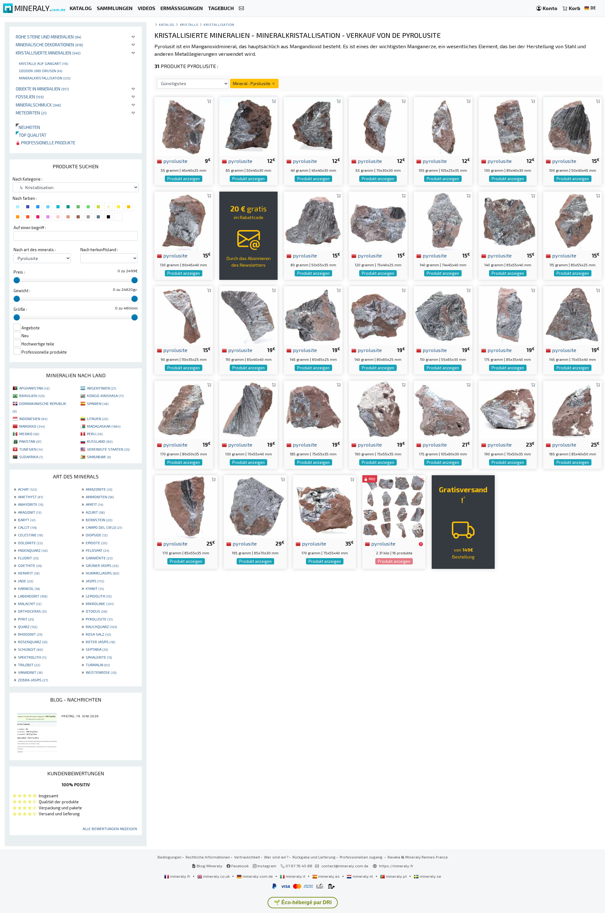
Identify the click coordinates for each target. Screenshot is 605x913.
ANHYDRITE (30, 504)
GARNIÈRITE (99, 558)
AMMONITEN (100, 496)
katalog (167, 24)
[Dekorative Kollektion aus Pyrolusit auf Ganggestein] (443, 315)
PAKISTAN (30, 441)
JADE (25, 581)
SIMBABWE (99, 456)
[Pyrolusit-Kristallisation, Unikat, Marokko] (183, 409)
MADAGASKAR (103, 426)
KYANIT (95, 588)
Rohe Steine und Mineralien (48, 36)
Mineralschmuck (38, 104)
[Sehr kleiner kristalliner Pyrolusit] (313, 126)
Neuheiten (28, 127)
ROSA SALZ (98, 634)
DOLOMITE (30, 542)
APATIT (94, 504)
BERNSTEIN (99, 519)
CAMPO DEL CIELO (104, 527)
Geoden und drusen (40, 70)
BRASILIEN (31, 395)
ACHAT (27, 489)
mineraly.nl (363, 876)
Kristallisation (219, 24)
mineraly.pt (396, 876)
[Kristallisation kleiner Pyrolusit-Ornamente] (313, 220)
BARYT (26, 519)
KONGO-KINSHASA (105, 395)
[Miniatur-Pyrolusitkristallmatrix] (248, 126)
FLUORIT (28, 558)
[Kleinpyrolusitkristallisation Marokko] (248, 315)
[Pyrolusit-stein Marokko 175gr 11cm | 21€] (443, 409)
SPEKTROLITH (32, 657)
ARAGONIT (29, 512)
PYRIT (26, 619)
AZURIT (95, 512)
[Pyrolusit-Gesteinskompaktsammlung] (572, 126)
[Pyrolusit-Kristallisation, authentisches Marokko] (313, 409)
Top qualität (31, 135)
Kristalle (189, 24)
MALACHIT (29, 603)
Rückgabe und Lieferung (314, 857)
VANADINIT (30, 672)
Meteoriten (31, 112)
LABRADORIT (32, 596)
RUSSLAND (99, 441)
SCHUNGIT (30, 649)
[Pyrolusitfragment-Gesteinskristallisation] (572, 315)
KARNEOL (29, 588)
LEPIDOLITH (99, 596)
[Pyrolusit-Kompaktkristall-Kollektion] (378, 126)
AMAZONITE (99, 489)
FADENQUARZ (33, 550)
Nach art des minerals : (35, 249)
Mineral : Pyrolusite (252, 83)
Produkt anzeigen (183, 178)
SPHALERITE (99, 657)
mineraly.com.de (258, 876)
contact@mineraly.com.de (344, 866)
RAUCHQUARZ (101, 626)
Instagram (266, 866)
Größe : (20, 309)
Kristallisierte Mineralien (48, 52)
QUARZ (27, 626)
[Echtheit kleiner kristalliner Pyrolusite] (183, 220)
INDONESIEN (33, 418)
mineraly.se (430, 876)
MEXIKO (29, 433)
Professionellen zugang (361, 857)
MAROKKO (32, 426)
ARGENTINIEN (101, 388)
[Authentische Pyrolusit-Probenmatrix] (378, 220)
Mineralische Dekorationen (49, 44)
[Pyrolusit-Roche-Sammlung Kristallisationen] (572, 409)
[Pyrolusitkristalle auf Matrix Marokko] (255, 506)
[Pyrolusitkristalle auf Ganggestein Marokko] (378, 409)
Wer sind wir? (276, 857)
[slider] (17, 280)
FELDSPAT (97, 550)
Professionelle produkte (47, 142)
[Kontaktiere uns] (241, 8)
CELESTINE (30, 535)
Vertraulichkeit (247, 857)
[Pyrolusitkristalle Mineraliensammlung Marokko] (508, 126)
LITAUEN (97, 418)
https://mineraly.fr (396, 866)
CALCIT (27, 527)
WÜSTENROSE (101, 672)
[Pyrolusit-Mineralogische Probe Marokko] (324, 506)
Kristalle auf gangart (43, 63)
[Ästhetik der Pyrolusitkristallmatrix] (313, 315)
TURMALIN (98, 664)
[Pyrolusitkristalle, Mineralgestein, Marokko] (572, 220)
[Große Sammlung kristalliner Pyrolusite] (378, 315)
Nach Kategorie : (28, 179)
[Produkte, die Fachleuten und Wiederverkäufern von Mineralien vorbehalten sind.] (421, 543)
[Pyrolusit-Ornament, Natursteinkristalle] (248, 409)
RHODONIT (30, 634)
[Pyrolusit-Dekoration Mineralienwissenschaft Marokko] (508, 220)
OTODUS (96, 611)
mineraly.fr (180, 876)
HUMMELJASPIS (102, 573)
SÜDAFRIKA (31, 456)
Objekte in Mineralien (42, 88)
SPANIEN (97, 403)
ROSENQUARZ (32, 641)
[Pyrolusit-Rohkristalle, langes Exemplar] (443, 126)
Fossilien (30, 96)
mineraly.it (295, 876)
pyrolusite (174, 161)
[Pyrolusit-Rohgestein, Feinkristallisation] (443, 220)
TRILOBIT (29, 664)
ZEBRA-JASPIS (33, 680)
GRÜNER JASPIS (102, 565)
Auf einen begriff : (30, 227)
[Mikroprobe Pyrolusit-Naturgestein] (183, 126)
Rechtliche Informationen (208, 857)
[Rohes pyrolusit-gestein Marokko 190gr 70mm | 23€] (508, 409)
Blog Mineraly (209, 866)
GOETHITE (30, 565)
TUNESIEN (31, 449)
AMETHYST (30, 496)
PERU (95, 433)
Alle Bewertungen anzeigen (110, 828)
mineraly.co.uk (216, 876)
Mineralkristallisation (44, 78)
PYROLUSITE (99, 619)
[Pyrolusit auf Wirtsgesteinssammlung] (508, 315)
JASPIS (95, 581)
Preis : (19, 271)
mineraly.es (329, 876)
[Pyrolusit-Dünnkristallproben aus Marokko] (183, 315)
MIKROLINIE (99, 603)
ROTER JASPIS (100, 641)
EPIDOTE (96, 542)
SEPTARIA (97, 649)
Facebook (239, 866)
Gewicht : (22, 290)
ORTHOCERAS (32, 611)
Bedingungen (170, 857)
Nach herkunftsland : (99, 249)
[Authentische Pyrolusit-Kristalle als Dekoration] (185, 506)
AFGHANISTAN (34, 388)
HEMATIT (28, 573)
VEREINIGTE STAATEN (108, 449)
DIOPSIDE (96, 535)
